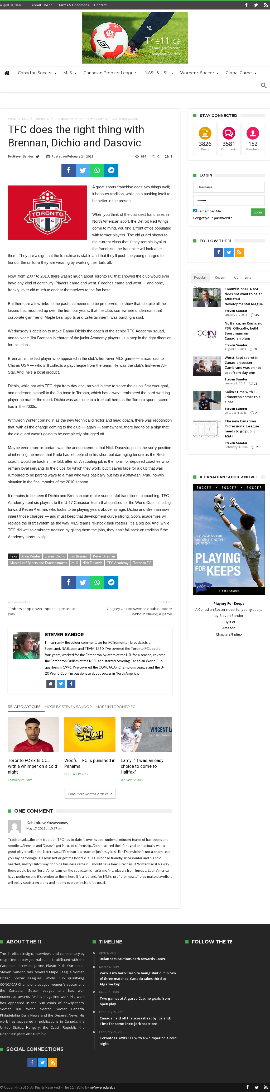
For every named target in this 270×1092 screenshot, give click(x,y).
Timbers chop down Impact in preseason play (43, 608)
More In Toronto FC (115, 706)
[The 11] (135, 12)
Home (12, 119)
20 (257, 447)
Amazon (228, 628)
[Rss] (266, 5)
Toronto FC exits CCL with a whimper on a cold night (32, 766)
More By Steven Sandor (68, 706)
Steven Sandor (22, 156)
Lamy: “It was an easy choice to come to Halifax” (142, 766)
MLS (25, 119)
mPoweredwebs (102, 1087)
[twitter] (83, 170)
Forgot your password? (212, 218)
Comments (242, 277)
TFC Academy (118, 563)
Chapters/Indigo (229, 634)
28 (256, 349)
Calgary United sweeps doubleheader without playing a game (139, 608)
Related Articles (24, 706)
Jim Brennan (79, 556)
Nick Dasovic (92, 563)
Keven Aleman (104, 556)
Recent (220, 277)
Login (258, 212)
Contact (100, 5)
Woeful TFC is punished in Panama (89, 763)
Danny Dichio (55, 556)
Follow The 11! (212, 942)
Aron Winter (30, 556)
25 (255, 383)
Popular (200, 277)
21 (256, 413)
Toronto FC (41, 119)
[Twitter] (256, 5)
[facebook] (68, 170)
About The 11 (42, 5)
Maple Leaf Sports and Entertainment (38, 563)
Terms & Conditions (73, 5)
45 (257, 315)
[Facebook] (246, 5)
